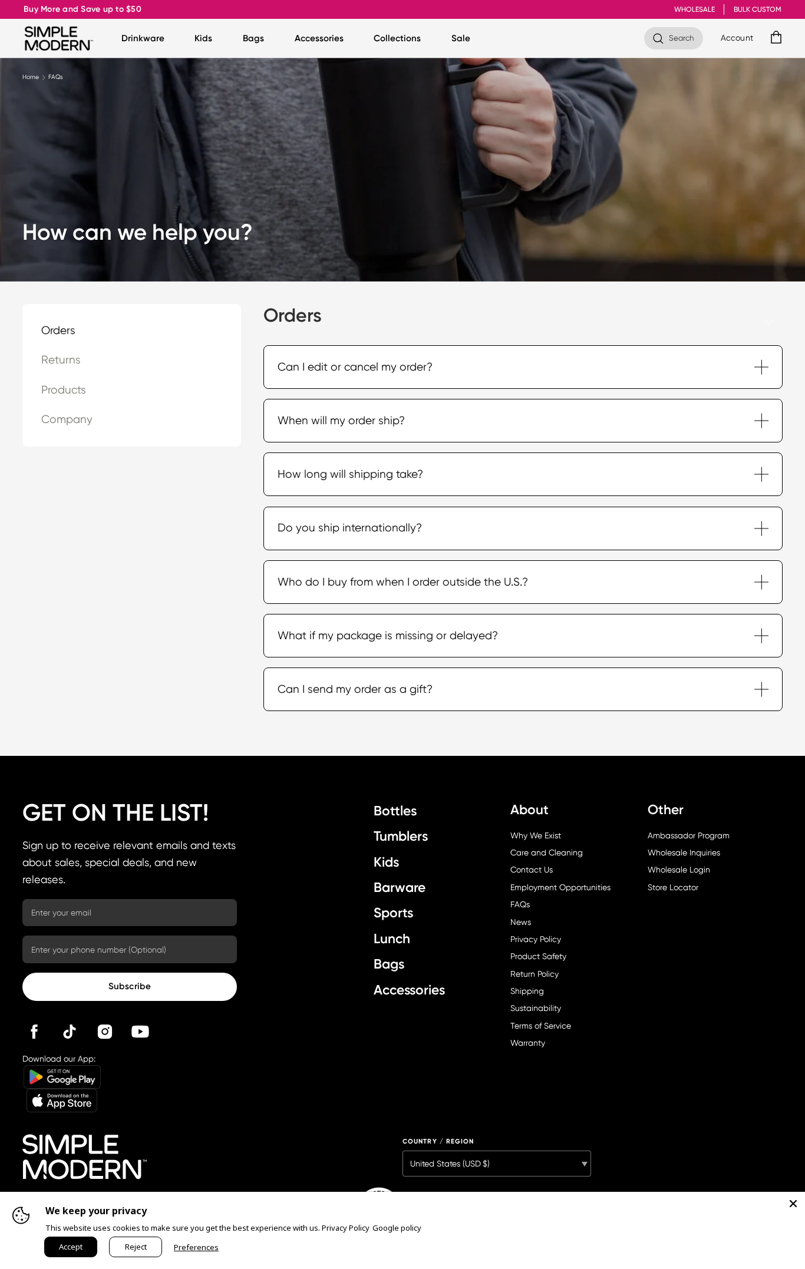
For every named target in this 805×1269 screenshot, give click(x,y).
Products (63, 390)
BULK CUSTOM (757, 9)
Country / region (438, 1141)
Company (67, 419)
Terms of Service (540, 1025)
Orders (58, 330)
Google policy (396, 1227)
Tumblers (401, 836)
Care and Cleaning (546, 852)
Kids (203, 38)
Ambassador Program (689, 835)
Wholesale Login (679, 869)
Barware (399, 887)
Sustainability (535, 1008)
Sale (460, 38)
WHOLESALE (694, 9)
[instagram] (105, 1031)
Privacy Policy (535, 939)
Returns (61, 359)
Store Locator (673, 887)
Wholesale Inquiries (684, 852)
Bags (253, 38)
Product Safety (538, 956)
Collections (397, 38)
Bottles (395, 811)
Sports (393, 913)
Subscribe (129, 986)
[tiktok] (69, 1031)
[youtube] (140, 1031)
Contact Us (531, 869)
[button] (523, 367)
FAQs (520, 904)
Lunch (392, 939)
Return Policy (534, 974)
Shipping (527, 991)
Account (737, 37)
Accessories (319, 38)
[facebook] (34, 1031)
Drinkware (142, 38)
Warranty (527, 1042)
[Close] (793, 1203)
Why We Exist (535, 835)
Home (30, 77)
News (520, 922)
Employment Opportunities (560, 887)
